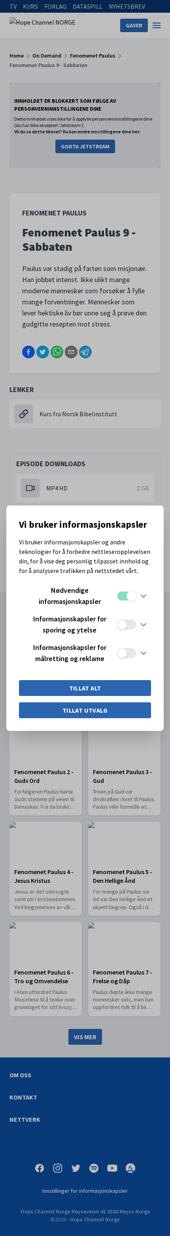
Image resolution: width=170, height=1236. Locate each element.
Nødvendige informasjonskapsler (70, 596)
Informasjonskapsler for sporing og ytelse (69, 624)
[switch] (126, 596)
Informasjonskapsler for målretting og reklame (69, 653)
